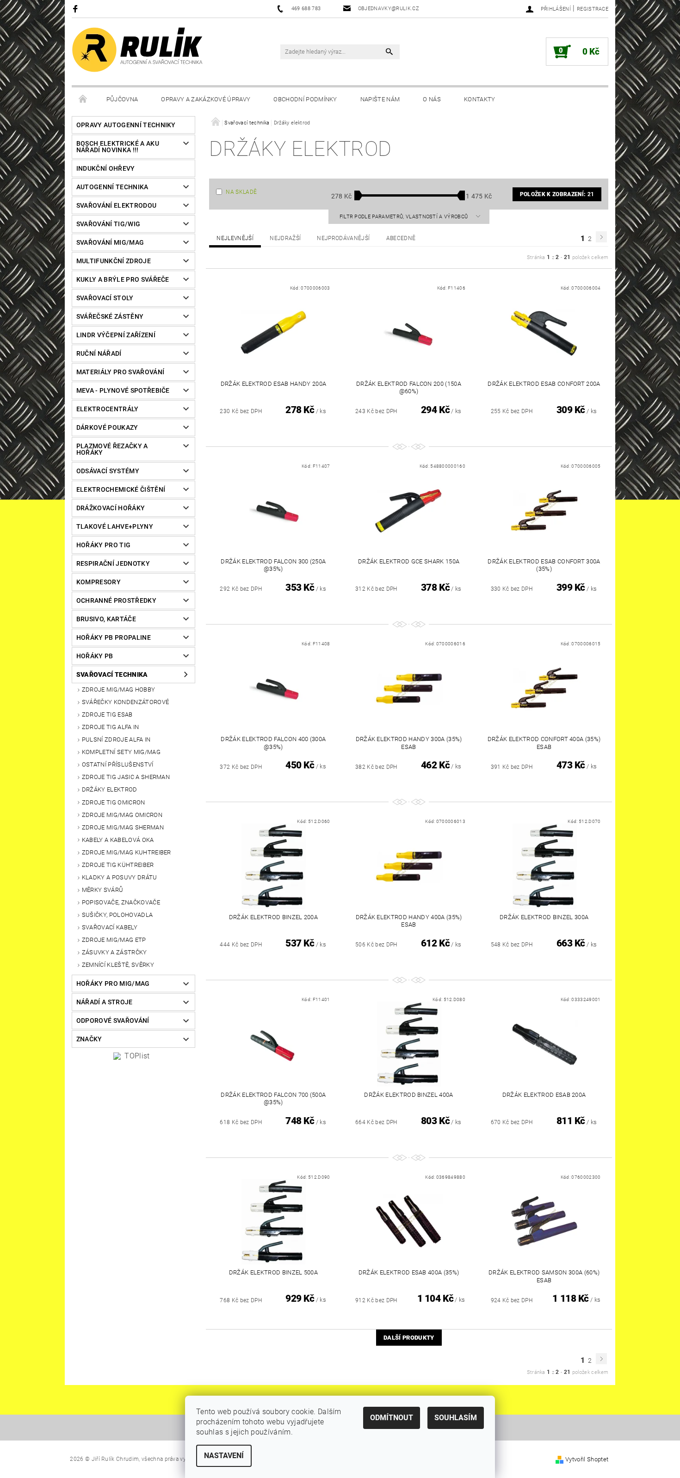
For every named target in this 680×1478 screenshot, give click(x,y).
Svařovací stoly (105, 298)
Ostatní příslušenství (118, 764)
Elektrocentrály (107, 409)
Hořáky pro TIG (103, 545)
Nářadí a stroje (104, 1002)
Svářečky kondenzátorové (125, 702)
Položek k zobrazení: (557, 194)
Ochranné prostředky (116, 600)
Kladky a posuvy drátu (119, 877)
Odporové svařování (112, 1020)
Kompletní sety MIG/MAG (121, 751)
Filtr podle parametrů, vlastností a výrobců (405, 217)
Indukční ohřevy (105, 168)
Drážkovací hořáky (110, 508)
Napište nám (380, 99)
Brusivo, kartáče (106, 619)
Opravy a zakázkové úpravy (205, 99)
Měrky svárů (103, 889)
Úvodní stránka (83, 99)
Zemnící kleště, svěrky (118, 964)
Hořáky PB (94, 656)
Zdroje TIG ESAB (107, 714)
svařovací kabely (109, 927)
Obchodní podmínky (305, 99)
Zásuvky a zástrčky (114, 952)
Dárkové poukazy (107, 427)
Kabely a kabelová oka (118, 839)
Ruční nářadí (99, 353)
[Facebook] (76, 8)
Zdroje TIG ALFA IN (110, 727)
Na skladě (241, 192)
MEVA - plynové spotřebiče (123, 390)
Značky (89, 1039)
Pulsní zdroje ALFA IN (116, 739)
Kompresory (98, 582)
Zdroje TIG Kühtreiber (118, 864)
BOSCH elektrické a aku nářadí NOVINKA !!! (117, 147)
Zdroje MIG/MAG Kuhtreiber (126, 852)
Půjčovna (122, 99)
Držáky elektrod (109, 789)
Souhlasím (455, 1417)
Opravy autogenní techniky (126, 125)
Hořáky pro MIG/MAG (113, 983)
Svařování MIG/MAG (110, 242)
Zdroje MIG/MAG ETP (114, 939)
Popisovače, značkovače (121, 902)
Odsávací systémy (107, 471)
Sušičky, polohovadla (117, 914)
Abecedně (401, 238)
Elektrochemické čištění (120, 489)
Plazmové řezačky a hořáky (112, 449)
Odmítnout (391, 1417)
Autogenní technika (112, 187)
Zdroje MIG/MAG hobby (118, 689)
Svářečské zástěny (109, 316)
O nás (432, 99)
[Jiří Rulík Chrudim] (137, 50)
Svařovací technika (112, 674)
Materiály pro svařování (120, 372)
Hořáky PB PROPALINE (113, 637)
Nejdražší (285, 238)
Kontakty (479, 99)
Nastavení (224, 1455)
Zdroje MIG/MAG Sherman (123, 827)
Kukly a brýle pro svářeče (122, 279)
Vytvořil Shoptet (586, 1459)
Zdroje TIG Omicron (113, 802)
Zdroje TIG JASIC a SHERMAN (126, 776)
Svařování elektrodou (116, 205)
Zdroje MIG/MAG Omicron (122, 814)
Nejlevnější (234, 238)
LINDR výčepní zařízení (115, 335)
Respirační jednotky (113, 563)
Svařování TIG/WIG (108, 224)
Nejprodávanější (343, 238)
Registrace (592, 9)
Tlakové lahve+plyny (114, 526)
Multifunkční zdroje (113, 261)
